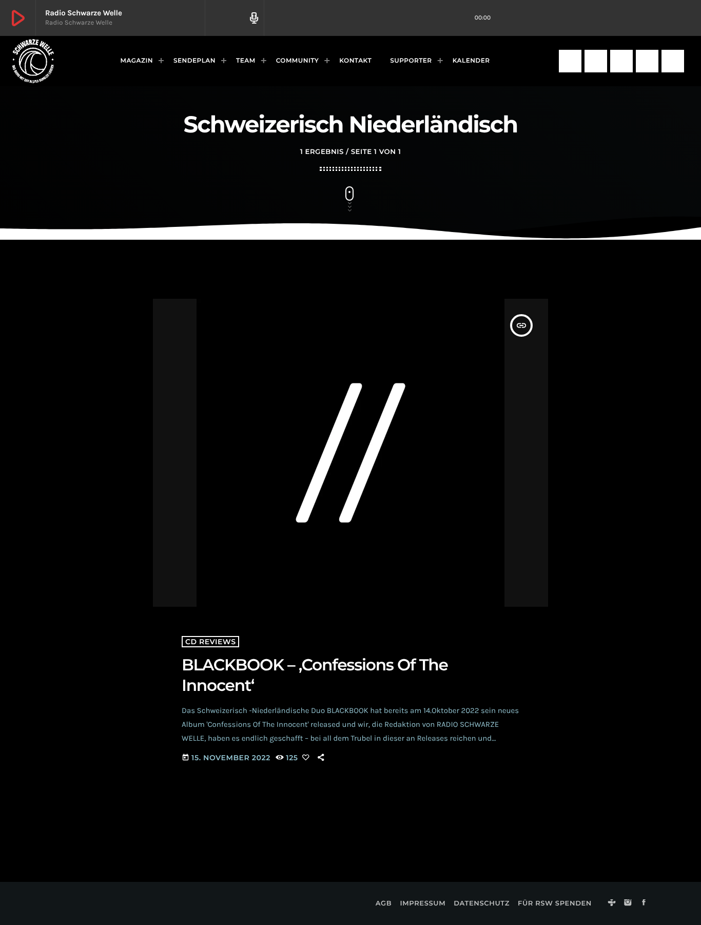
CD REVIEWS (210, 641)
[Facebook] (621, 61)
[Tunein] (570, 61)
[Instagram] (596, 61)
